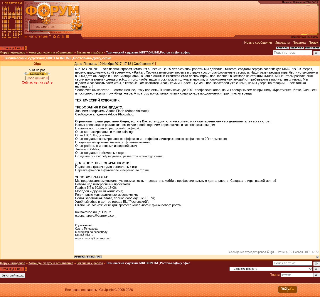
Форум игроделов (12, 52)
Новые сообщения (258, 42)
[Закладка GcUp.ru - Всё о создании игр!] (59, 37)
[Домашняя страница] (99, 257)
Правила (299, 42)
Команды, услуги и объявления (51, 52)
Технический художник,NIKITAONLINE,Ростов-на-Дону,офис (148, 52)
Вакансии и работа (90, 52)
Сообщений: (37, 78)
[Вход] (50, 37)
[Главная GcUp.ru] (12, 37)
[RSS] (67, 37)
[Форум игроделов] (26, 37)
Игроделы (282, 42)
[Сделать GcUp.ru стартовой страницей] (54, 37)
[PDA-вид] (63, 37)
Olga (37, 63)
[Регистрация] (38, 37)
